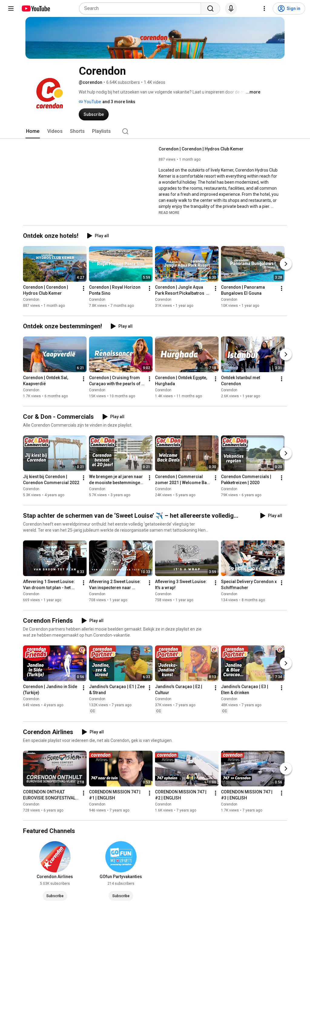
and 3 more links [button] (118, 101)
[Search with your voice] (231, 8)
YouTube (92, 101)
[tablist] (155, 131)
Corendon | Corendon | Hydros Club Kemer (201, 148)
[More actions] (84, 288)
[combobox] (142, 8)
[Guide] (11, 8)
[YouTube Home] (35, 8)
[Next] (286, 264)
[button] (169, 212)
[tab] (32, 131)
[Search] (210, 8)
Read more (169, 213)
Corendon (31, 299)
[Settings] (264, 8)
